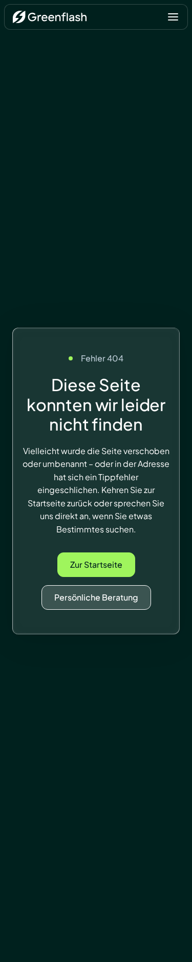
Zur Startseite (96, 564)
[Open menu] (173, 17)
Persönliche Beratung (96, 597)
